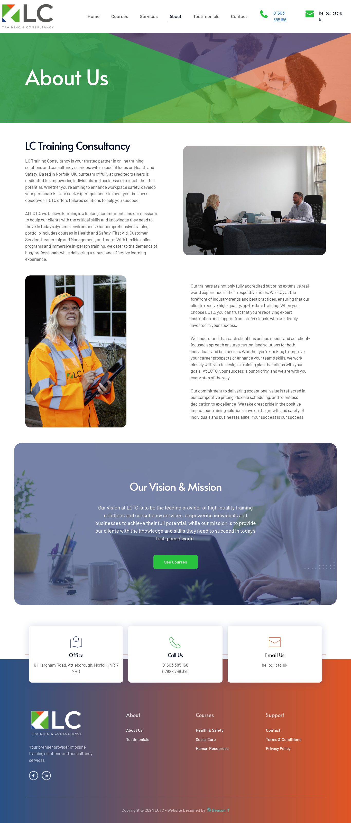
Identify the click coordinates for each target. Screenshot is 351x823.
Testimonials (137, 739)
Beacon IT (221, 810)
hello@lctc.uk (275, 664)
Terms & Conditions (283, 739)
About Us (134, 730)
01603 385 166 (175, 664)
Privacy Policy (278, 748)
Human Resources (212, 748)
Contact (273, 730)
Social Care (206, 739)
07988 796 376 (175, 671)
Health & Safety (210, 730)
